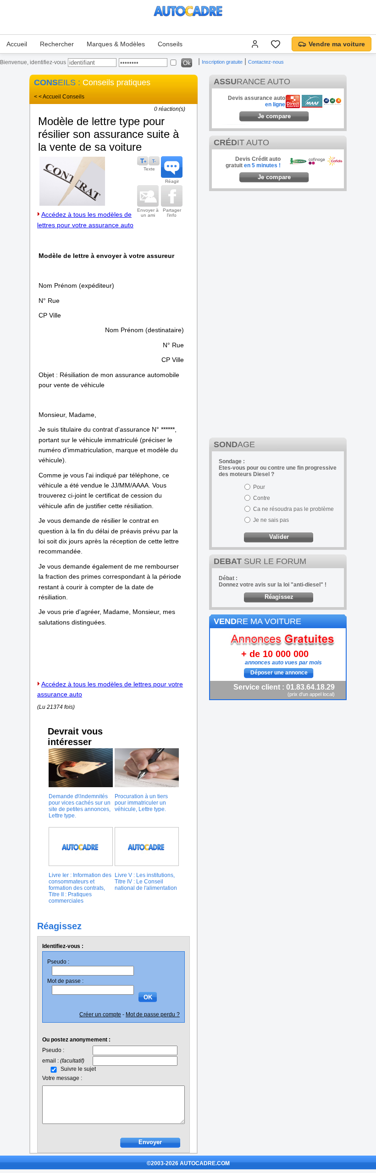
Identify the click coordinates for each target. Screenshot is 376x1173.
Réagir (172, 181)
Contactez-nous (266, 62)
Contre (261, 498)
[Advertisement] (278, 253)
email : (63, 1061)
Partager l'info (172, 213)
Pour (259, 487)
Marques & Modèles (116, 44)
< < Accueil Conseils (59, 96)
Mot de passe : (65, 981)
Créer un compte (100, 1014)
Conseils (170, 44)
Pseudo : (58, 962)
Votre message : (62, 1078)
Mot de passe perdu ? (153, 1014)
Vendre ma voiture (337, 44)
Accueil (16, 44)
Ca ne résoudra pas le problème (293, 509)
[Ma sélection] (275, 44)
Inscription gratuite (222, 62)
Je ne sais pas (271, 520)
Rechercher (57, 44)
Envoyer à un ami (148, 213)
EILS (55, 82)
